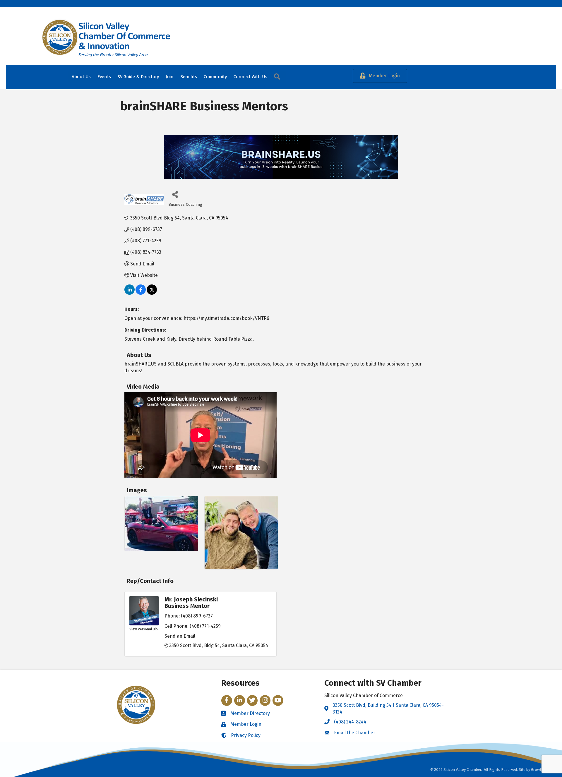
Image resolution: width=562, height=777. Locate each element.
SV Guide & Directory (138, 76)
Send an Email (180, 636)
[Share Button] (174, 194)
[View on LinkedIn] (129, 293)
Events (104, 76)
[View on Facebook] (141, 293)
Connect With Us (250, 76)
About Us (81, 76)
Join (170, 76)
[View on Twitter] (152, 293)
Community (215, 76)
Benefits (188, 76)
